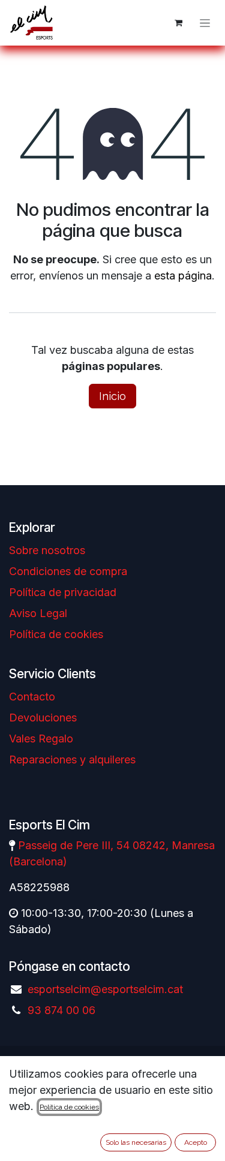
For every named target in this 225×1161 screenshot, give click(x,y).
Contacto (32, 696)
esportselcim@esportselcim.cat (105, 989)
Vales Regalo (41, 738)
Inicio (112, 396)
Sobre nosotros (47, 550)
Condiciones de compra (68, 571)
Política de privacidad (62, 592)
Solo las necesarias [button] (136, 1142)
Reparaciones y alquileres (72, 759)
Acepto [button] (195, 1142)
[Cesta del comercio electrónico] (178, 23)
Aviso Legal (38, 613)
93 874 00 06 (61, 1010)
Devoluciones (43, 717)
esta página (183, 275)
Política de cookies (56, 634)
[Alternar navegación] (205, 22)
